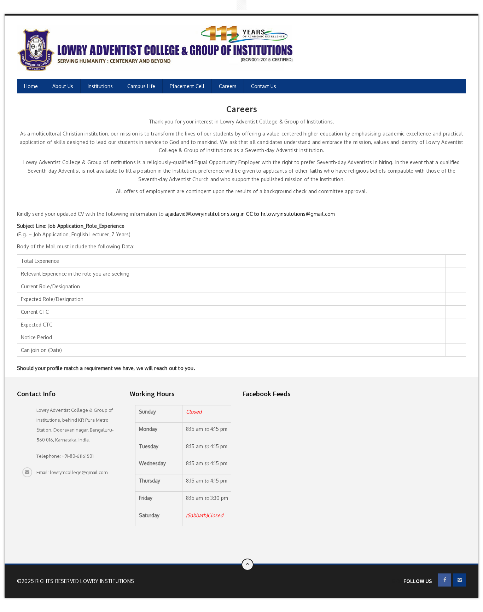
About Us (62, 86)
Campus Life (141, 86)
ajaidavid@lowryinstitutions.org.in (205, 214)
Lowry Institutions (107, 581)
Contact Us (263, 86)
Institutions (100, 86)
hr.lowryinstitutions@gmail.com (298, 214)
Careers (228, 86)
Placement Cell (187, 86)
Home (31, 86)
